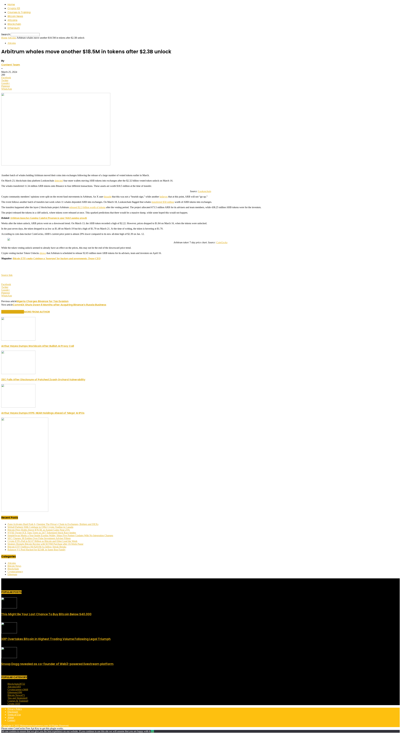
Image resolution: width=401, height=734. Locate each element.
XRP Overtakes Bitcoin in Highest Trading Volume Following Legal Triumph (56, 639)
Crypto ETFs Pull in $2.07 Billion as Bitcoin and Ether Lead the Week (42, 541)
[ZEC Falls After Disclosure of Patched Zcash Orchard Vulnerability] (18, 373)
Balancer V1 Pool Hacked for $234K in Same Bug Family (36, 549)
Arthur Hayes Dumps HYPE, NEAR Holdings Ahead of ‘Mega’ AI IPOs (42, 413)
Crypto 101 (14, 8)
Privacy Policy (15, 709)
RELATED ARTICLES (12, 312)
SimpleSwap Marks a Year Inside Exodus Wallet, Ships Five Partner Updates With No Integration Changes (60, 535)
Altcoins (12, 20)
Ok (152, 731)
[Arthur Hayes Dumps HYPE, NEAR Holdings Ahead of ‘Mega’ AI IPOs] (18, 406)
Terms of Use (14, 714)
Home (11, 4)
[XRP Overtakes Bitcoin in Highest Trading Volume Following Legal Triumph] (9, 632)
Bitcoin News (15, 16)
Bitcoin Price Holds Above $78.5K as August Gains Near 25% (39, 529)
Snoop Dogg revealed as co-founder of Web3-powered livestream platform (57, 664)
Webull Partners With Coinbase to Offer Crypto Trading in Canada (40, 527)
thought (107, 196)
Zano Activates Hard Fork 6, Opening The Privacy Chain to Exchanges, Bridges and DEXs (53, 524)
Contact (11, 720)
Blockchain (14, 24)
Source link (7, 275)
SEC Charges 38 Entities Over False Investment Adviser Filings (39, 538)
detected (59, 180)
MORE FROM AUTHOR (37, 312)
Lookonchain (204, 191)
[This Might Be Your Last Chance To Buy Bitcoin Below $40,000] (9, 607)
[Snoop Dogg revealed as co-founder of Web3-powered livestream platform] (9, 657)
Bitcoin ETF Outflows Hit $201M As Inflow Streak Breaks (37, 546)
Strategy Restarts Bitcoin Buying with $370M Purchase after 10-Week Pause (45, 544)
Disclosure (13, 711)
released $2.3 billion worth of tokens (87, 207)
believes (164, 196)
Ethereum (14, 28)
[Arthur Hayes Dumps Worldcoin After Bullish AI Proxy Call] (18, 339)
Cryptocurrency (15, 571)
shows (43, 253)
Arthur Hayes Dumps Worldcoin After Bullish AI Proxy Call (37, 346)
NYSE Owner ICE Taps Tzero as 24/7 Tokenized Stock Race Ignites (42, 532)
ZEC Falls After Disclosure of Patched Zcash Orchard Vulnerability (43, 379)
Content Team (10, 65)
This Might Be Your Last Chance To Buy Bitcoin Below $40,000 (46, 614)
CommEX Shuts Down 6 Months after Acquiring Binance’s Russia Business (59, 305)
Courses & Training (19, 12)
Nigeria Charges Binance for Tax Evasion (42, 301)
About (11, 717)
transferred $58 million (163, 202)
